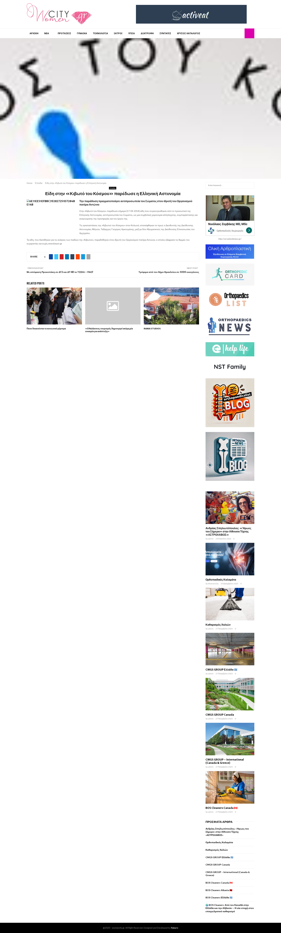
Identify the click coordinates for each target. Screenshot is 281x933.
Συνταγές (165, 33)
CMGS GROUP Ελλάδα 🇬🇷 (221, 669)
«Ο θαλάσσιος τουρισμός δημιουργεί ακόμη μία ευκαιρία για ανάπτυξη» (109, 330)
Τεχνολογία (100, 33)
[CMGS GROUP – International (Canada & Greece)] (230, 739)
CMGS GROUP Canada (220, 714)
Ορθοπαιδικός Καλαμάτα (221, 579)
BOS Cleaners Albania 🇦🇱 (219, 890)
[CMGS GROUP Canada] (230, 694)
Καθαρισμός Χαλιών (218, 624)
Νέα (46, 33)
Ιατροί (118, 33)
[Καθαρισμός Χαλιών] (230, 604)
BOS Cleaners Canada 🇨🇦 (221, 808)
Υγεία (131, 33)
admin (211, 538)
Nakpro (174, 927)
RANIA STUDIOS (152, 328)
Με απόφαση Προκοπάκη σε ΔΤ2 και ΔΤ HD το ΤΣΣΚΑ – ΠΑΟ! (60, 272)
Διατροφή (147, 33)
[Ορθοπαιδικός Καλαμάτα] (230, 559)
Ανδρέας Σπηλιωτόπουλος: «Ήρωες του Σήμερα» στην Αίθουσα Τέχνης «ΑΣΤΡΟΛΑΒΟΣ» (228, 531)
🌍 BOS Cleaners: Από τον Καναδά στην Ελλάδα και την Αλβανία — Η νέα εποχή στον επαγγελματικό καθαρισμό (230, 908)
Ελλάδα (112, 188)
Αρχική (34, 33)
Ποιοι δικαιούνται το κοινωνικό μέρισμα (46, 328)
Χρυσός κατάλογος (188, 33)
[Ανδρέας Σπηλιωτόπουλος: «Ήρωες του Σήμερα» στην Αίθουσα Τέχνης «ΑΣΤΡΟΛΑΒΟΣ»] (230, 507)
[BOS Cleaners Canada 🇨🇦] (230, 787)
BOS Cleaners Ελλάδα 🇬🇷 (219, 897)
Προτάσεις (64, 33)
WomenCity (213, 583)
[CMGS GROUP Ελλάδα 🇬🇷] (230, 649)
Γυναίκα (82, 33)
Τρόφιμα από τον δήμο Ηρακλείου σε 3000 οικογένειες (169, 272)
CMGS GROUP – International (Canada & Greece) (225, 761)
